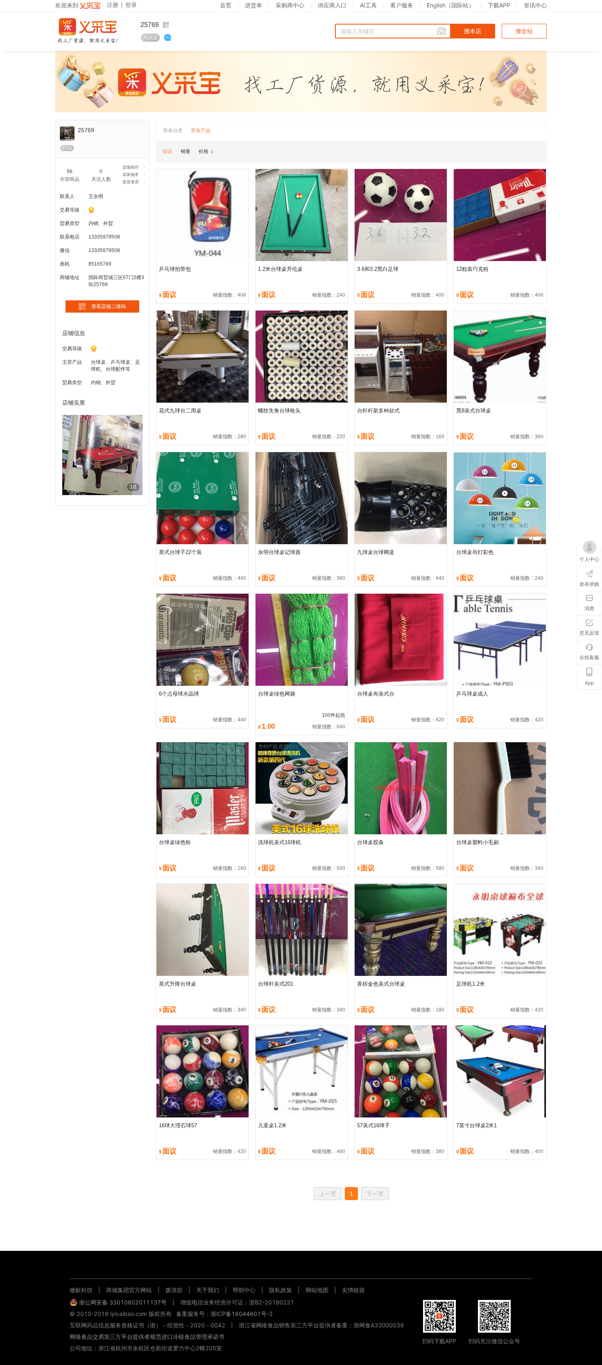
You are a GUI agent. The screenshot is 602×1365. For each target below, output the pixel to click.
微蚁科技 (81, 1290)
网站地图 (317, 1290)
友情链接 (353, 1290)
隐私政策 (280, 1290)
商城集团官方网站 (129, 1290)
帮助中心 (244, 1290)
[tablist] (301, 1265)
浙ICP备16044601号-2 (241, 1313)
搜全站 (524, 31)
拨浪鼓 (174, 1290)
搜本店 (472, 31)
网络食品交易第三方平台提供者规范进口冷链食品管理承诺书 (147, 1336)
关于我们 (207, 1290)
